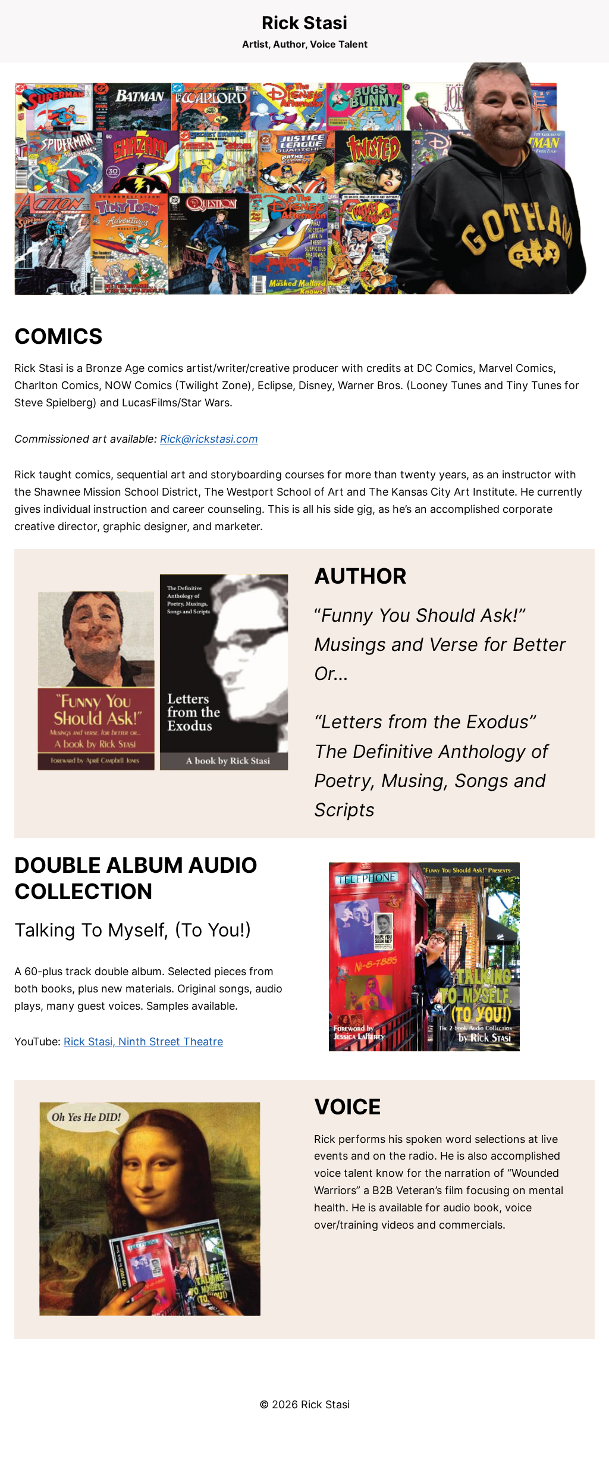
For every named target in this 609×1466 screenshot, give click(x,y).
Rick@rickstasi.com (209, 439)
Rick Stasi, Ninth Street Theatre (143, 1041)
